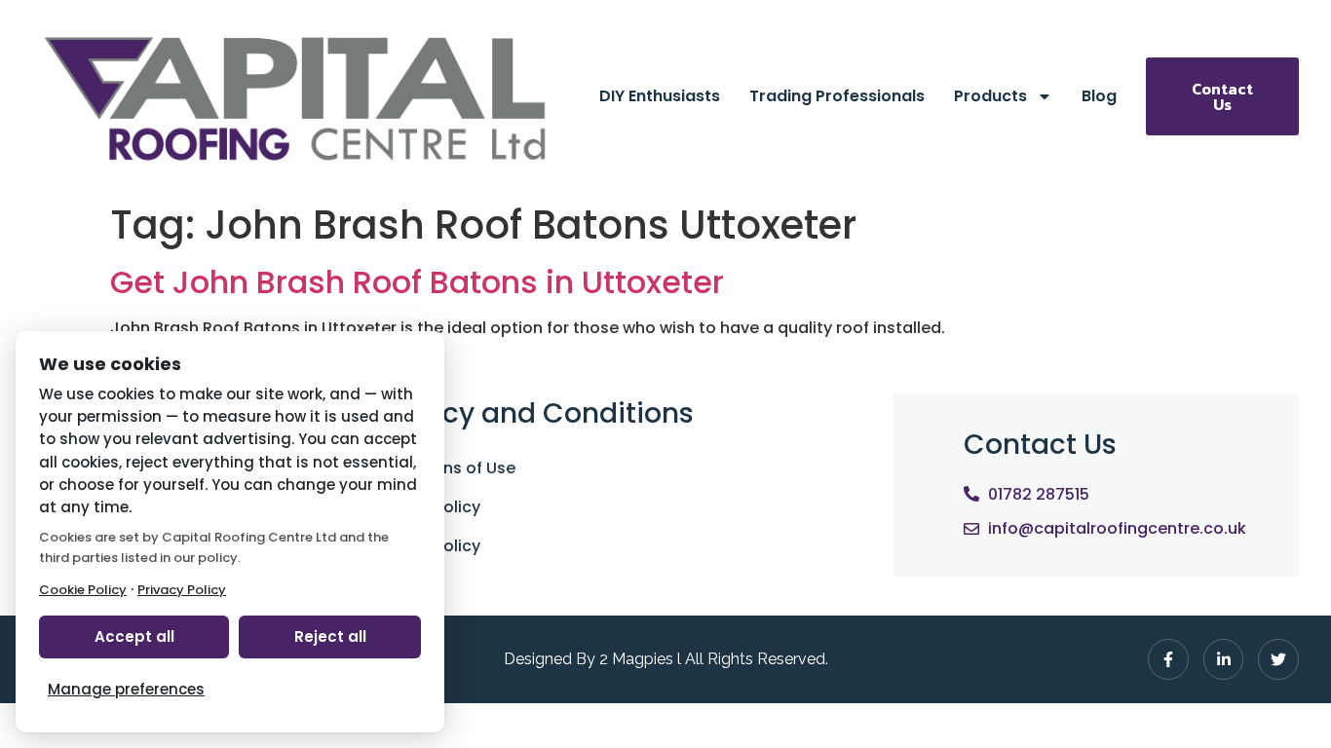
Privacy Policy (427, 507)
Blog (1099, 96)
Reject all (330, 636)
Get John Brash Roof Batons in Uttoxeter (417, 282)
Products (990, 96)
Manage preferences (126, 689)
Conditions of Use (444, 468)
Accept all (134, 636)
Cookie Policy (427, 546)
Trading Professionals (837, 96)
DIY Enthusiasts (659, 96)
